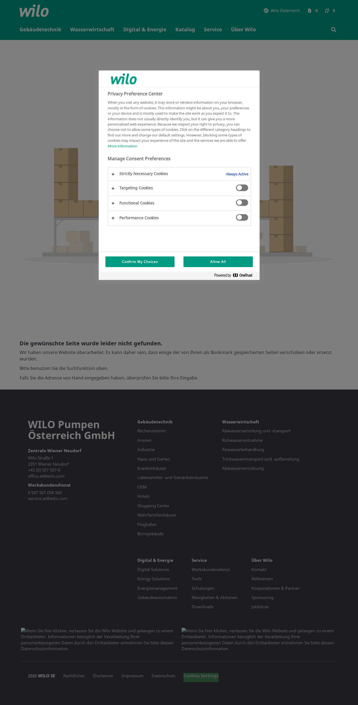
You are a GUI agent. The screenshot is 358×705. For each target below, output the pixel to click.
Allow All (218, 261)
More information (122, 145)
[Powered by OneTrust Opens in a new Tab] (235, 276)
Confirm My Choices (140, 261)
